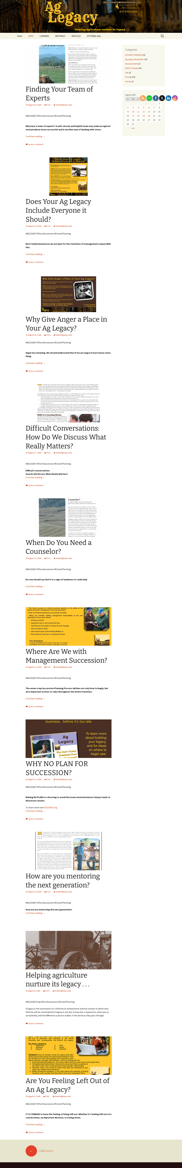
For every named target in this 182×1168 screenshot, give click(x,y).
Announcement (131, 63)
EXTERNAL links (94, 36)
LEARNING (44, 36)
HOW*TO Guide (131, 68)
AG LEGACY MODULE (133, 55)
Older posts (41, 1151)
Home (19, 36)
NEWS (31, 36)
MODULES (76, 36)
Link (126, 72)
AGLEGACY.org (50, 807)
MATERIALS (60, 36)
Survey (128, 81)
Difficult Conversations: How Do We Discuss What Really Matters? (66, 437)
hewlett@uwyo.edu (63, 105)
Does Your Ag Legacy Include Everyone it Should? (58, 210)
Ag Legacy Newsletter (134, 59)
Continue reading (35, 136)
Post (48, 105)
